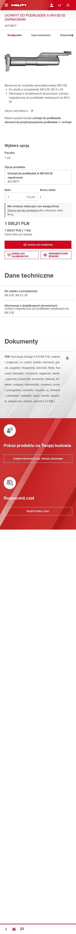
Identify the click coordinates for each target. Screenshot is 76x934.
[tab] (15, 35)
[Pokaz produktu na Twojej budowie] (14, 929)
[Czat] (22, 929)
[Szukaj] (68, 5)
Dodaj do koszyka (40, 244)
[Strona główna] (18, 5)
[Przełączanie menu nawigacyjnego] (6, 5)
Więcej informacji (16, 110)
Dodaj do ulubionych (20, 255)
